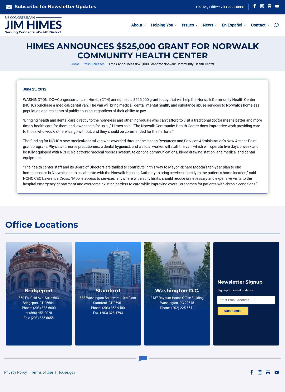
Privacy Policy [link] (15, 372)
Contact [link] (258, 25)
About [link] (136, 25)
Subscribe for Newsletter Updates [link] (55, 6)
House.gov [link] (66, 372)
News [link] (208, 25)
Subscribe (233, 311)
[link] (8, 7)
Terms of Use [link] (42, 372)
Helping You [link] (162, 25)
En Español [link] (232, 25)
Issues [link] (188, 25)
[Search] (276, 25)
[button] (254, 6)
